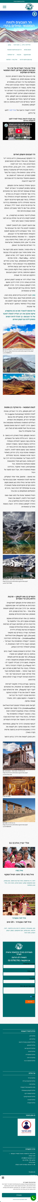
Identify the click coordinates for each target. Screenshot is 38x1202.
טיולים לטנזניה (31, 1100)
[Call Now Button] (33, 1198)
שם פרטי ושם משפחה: (29, 963)
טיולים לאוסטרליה (30, 1054)
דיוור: (33, 997)
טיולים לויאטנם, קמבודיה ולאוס (27, 1042)
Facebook (32, 1172)
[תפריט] (5, 7)
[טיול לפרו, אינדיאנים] (19, 857)
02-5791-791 (27, 1160)
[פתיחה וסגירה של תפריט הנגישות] (34, 14)
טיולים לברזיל (31, 1078)
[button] (3, 1178)
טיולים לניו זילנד (31, 1057)
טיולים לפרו (32, 1084)
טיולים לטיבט (31, 1051)
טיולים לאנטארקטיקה (29, 1096)
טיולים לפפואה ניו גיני (29, 1061)
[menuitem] (5, 7)
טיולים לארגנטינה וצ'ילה (29, 1081)
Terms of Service (29, 1006)
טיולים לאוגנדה (31, 1103)
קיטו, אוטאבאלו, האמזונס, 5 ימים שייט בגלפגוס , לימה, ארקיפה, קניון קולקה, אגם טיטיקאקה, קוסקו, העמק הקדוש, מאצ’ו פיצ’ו (19, 930)
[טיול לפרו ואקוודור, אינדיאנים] (19, 904)
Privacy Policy (16, 1006)
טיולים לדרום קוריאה (30, 1048)
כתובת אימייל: (31, 971)
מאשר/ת (19, 1195)
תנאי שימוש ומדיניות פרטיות (20, 1199)
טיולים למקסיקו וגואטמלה (28, 1090)
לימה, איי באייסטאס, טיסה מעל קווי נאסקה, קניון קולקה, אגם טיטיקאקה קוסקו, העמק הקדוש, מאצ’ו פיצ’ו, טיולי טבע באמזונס (19, 883)
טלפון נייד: (32, 978)
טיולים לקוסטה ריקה (30, 1093)
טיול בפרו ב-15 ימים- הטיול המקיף (19, 874)
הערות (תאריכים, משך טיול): (27, 986)
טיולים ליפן (32, 1036)
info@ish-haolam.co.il (28, 1158)
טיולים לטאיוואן (31, 1045)
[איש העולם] (22, 7)
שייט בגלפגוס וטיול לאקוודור (27, 1087)
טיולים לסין (32, 1039)
